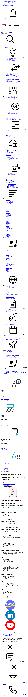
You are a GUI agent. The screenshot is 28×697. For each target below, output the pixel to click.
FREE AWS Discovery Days (12, 339)
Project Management (10, 133)
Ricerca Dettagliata (4, 44)
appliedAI (8, 200)
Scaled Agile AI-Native (10, 118)
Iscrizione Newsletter (10, 324)
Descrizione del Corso (7, 482)
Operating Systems (9, 160)
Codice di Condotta (10, 293)
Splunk (7, 231)
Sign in (4, 7)
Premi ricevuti (8, 288)
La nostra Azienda (7, 273)
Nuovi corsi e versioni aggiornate (12, 82)
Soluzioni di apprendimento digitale (13, 81)
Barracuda (8, 204)
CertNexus (8, 206)
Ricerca (2, 33)
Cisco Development (12, 185)
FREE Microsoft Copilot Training (13, 338)
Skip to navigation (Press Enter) (9, 1)
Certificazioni (6, 237)
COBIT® (8, 136)
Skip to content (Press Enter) (9, 5)
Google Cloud (9, 218)
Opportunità (8, 352)
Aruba (7, 250)
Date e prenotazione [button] (5, 399)
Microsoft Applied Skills (11, 260)
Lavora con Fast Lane (10, 298)
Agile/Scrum (8, 114)
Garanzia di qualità (9, 292)
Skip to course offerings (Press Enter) (10, 4)
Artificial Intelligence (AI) (11, 150)
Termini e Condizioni (10, 297)
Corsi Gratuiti (8, 336)
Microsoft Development (13, 187)
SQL (7, 179)
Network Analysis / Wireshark (12, 158)
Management (8, 289)
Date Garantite (9, 85)
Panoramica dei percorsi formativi (13, 97)
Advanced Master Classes (11, 58)
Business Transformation (11, 98)
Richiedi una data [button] (4, 400)
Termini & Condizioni (7, 634)
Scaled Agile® (9, 268)
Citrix (7, 209)
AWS (7, 251)
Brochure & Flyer (9, 309)
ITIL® (7, 134)
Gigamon (8, 217)
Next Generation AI (10, 59)
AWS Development (12, 184)
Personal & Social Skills (11, 101)
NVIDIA (8, 227)
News (7, 323)
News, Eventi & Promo (8, 311)
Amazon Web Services (10, 203)
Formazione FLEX (10, 80)
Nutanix (7, 226)
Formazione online (9, 74)
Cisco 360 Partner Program (11, 371)
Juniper (7, 222)
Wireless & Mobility (10, 162)
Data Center (8, 155)
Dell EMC (8, 213)
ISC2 (7, 221)
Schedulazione (6, 485)
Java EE (7, 176)
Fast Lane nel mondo (10, 287)
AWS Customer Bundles (11, 357)
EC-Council (8, 214)
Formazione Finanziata (10, 78)
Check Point (8, 207)
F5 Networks (8, 215)
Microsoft (8, 223)
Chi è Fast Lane (9, 286)
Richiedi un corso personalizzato (12, 76)
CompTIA (8, 210)
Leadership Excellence (10, 99)
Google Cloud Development (14, 186)
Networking (8, 159)
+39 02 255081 (4, 32)
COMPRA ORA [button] (4, 449)
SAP (7, 230)
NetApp (7, 224)
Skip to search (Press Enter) (8, 2)
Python (7, 178)
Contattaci (10, 32)
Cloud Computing (9, 152)
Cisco (7, 208)
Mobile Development (10, 180)
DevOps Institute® (9, 117)
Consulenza (5, 272)
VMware (7, 236)
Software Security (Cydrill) (11, 181)
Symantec (8, 234)
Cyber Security (9, 153)
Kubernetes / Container (10, 157)
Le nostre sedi (8, 295)
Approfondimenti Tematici (11, 310)
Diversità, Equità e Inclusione (12, 294)
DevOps (7, 115)
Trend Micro (8, 235)
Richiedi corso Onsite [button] (5, 463)
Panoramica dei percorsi (11, 174)
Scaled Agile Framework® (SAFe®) (13, 119)
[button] (11, 18)
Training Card (8, 354)
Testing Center (9, 83)
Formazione (5, 47)
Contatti (4, 636)
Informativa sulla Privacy (8, 635)
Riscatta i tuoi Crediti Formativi (12, 79)
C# (6, 175)
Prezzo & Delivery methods (9, 484)
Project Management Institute (12, 137)
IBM (7, 220)
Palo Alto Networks (10, 228)
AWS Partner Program (10, 370)
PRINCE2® (8, 135)
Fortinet (7, 216)
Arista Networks (9, 201)
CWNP (7, 211)
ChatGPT (8, 151)
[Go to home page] (10, 29)
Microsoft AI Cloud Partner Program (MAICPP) (16, 372)
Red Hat (7, 229)
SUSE (7, 233)
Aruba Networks (9, 202)
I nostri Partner (9, 291)
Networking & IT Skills (10, 60)
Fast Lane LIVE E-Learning (11, 62)
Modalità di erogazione (10, 75)
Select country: (6, 18)
